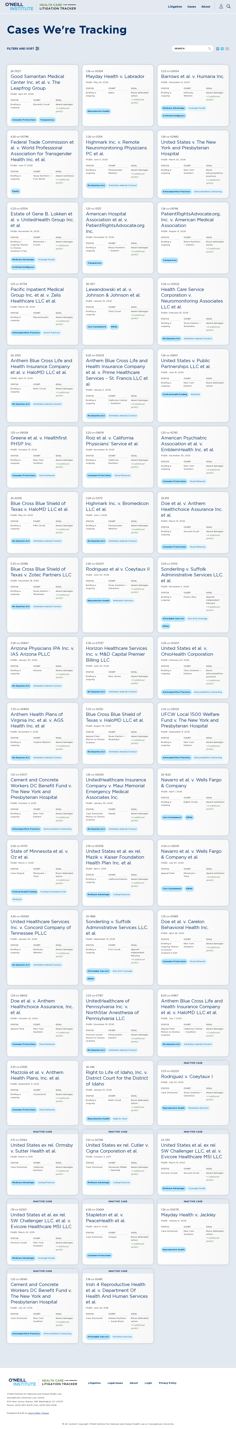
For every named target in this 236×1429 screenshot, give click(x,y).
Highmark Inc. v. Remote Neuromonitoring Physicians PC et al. (116, 148)
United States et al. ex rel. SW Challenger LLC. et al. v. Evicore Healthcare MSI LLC (191, 1151)
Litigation (175, 6)
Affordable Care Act (173, 619)
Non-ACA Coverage (197, 619)
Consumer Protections (23, 120)
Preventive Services (122, 1337)
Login (148, 1383)
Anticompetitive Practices (176, 192)
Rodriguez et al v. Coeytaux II (118, 569)
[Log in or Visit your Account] (222, 6)
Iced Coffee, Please (38, 1413)
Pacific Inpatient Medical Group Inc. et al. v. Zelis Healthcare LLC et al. (37, 295)
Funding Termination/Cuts (53, 892)
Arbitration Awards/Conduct (123, 185)
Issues (191, 6)
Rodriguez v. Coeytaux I (187, 1076)
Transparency (47, 120)
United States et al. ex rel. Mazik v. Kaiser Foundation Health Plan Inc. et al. (115, 857)
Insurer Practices (52, 333)
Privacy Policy (167, 1383)
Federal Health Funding (175, 394)
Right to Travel (120, 1119)
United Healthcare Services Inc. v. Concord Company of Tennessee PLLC (41, 927)
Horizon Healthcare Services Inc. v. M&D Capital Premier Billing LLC (116, 654)
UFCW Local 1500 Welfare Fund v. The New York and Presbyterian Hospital (190, 720)
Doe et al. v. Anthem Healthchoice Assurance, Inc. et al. (42, 1006)
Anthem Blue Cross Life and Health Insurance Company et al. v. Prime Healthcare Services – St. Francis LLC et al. (117, 372)
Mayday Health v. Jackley (188, 1214)
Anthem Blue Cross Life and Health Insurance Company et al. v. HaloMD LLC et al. (41, 366)
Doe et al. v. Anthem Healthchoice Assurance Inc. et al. (192, 509)
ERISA (114, 327)
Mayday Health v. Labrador (115, 76)
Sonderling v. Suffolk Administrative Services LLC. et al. (192, 575)
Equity (15, 191)
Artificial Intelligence (174, 116)
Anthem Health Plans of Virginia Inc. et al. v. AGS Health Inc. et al (37, 720)
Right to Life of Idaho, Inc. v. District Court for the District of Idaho (117, 1078)
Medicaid (195, 394)
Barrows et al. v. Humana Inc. (192, 76)
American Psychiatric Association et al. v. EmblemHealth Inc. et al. (187, 443)
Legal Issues (115, 1383)
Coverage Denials (196, 108)
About (205, 6)
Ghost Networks (47, 475)
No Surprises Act (96, 185)
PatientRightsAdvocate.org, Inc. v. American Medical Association (191, 219)
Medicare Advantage (174, 108)
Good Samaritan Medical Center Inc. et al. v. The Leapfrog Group (37, 82)
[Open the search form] (228, 6)
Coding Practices (121, 894)
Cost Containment (97, 327)
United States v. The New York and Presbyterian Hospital (188, 148)
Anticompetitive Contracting (208, 192)
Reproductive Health (98, 111)
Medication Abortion (123, 601)
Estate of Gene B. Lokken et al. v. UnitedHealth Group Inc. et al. (42, 219)
